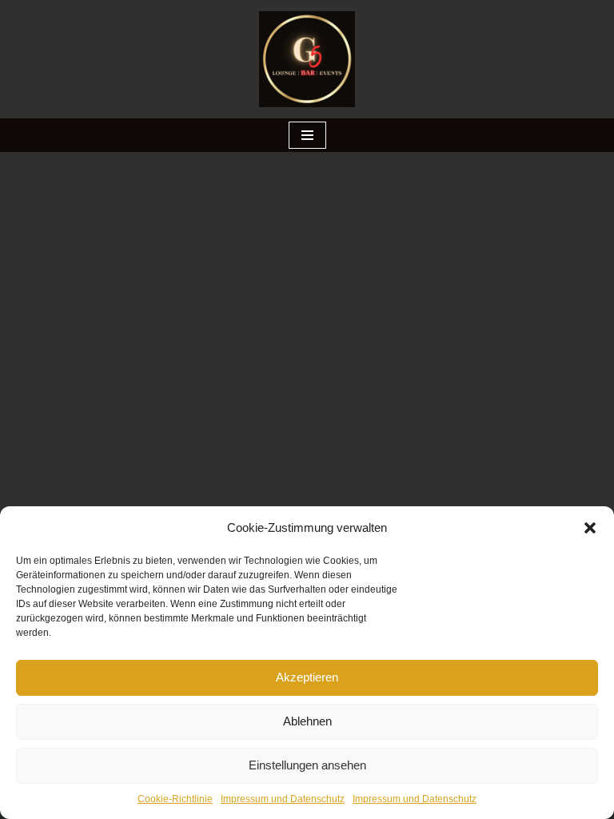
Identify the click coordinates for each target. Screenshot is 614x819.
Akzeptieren (307, 677)
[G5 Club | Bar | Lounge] (307, 59)
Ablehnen (307, 721)
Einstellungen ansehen (307, 765)
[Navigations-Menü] (307, 135)
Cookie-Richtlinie (175, 799)
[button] (590, 528)
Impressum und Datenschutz (283, 799)
